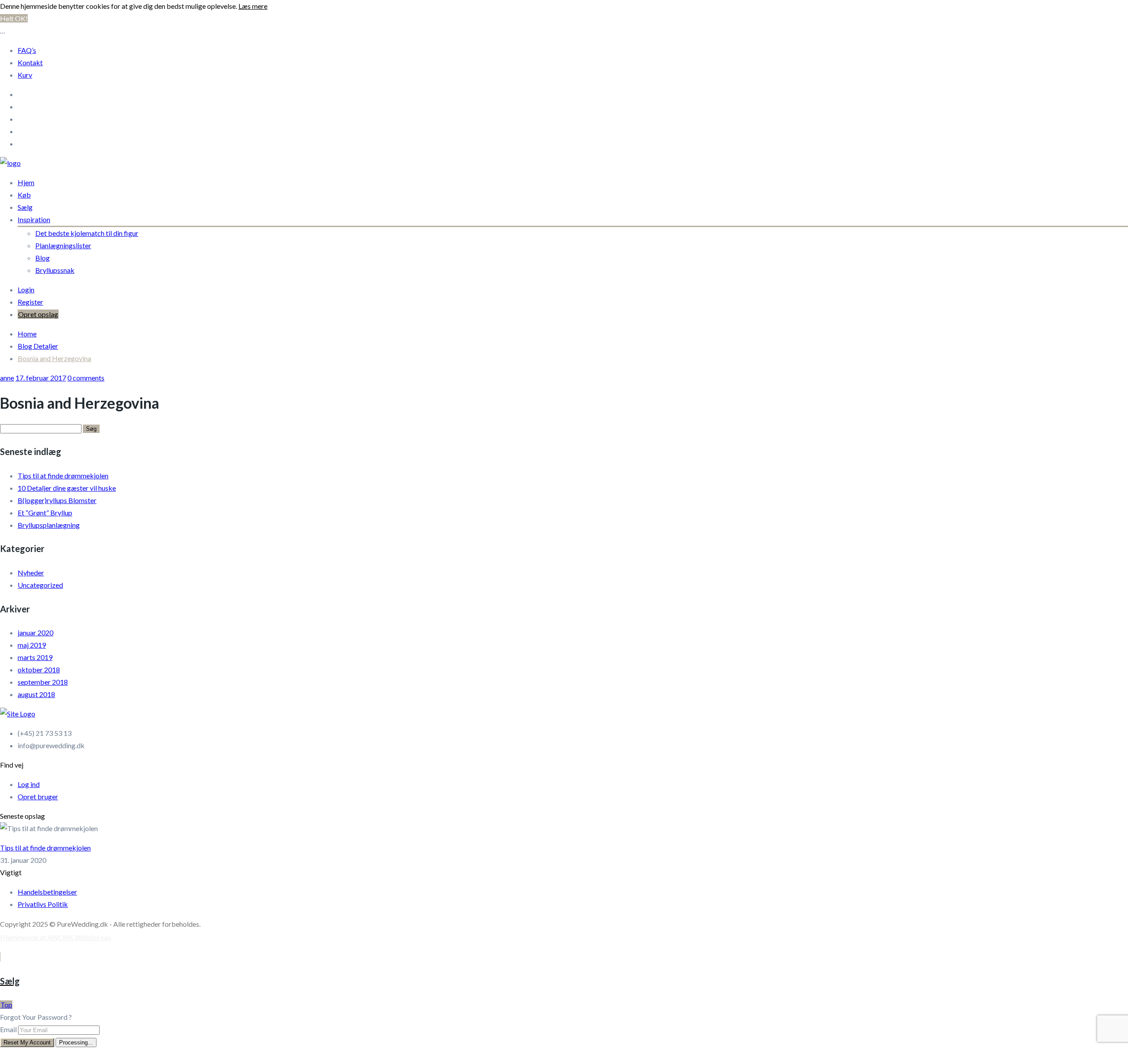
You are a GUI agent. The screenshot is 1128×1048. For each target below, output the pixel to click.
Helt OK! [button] (14, 18)
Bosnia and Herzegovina (54, 358)
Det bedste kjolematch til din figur (86, 233)
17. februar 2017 (40, 377)
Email (8, 1029)
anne (7, 377)
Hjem (26, 182)
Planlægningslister (63, 245)
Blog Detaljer (38, 346)
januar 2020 (35, 632)
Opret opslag (38, 314)
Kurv (25, 75)
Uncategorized (40, 585)
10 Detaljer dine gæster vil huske (67, 488)
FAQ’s (27, 50)
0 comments (85, 377)
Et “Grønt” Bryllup (45, 512)
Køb (24, 194)
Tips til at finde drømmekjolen (63, 475)
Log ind (29, 784)
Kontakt (30, 62)
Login (26, 289)
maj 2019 (32, 645)
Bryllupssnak (54, 270)
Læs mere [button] (252, 6)
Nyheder (31, 572)
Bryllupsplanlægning (49, 525)
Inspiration (34, 219)
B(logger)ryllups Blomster (57, 500)
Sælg (25, 207)
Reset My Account (27, 1042)
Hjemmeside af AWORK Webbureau (55, 937)
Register (30, 302)
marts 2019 (35, 657)
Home (27, 333)
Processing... (76, 1042)
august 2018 (36, 694)
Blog (42, 258)
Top (6, 1004)
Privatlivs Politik (43, 904)
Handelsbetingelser (47, 892)
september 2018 (43, 682)
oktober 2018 (39, 669)
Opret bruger (38, 796)
